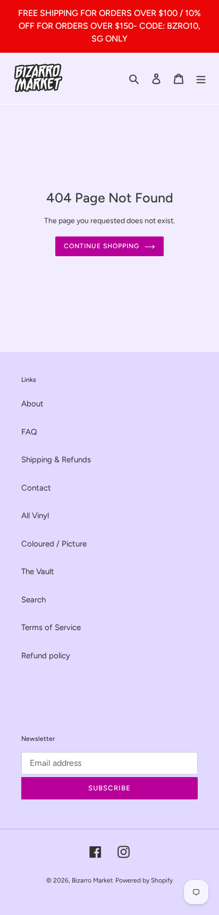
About (32, 404)
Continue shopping (101, 246)
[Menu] (201, 78)
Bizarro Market (92, 880)
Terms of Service (51, 627)
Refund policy (45, 655)
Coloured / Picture (54, 544)
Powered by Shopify (144, 880)
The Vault (37, 571)
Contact (36, 488)
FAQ (29, 432)
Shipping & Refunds (56, 459)
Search (33, 599)
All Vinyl (35, 515)
